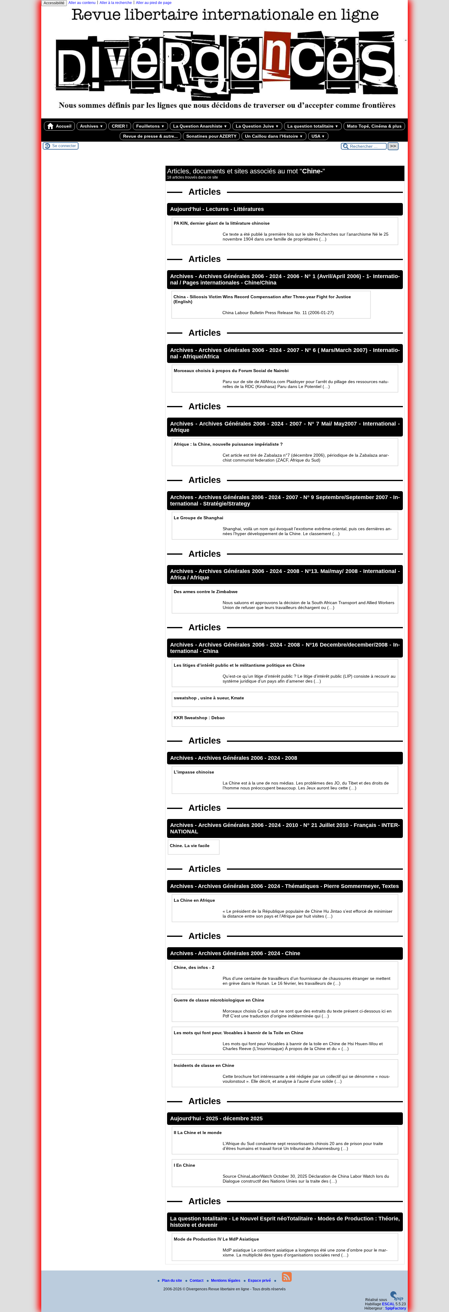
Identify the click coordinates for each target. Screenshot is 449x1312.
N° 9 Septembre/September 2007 (346, 497)
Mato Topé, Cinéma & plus (374, 126)
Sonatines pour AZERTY (211, 136)
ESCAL (388, 1304)
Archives (91, 126)
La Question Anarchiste (200, 126)
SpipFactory (395, 1308)
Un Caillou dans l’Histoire (274, 136)
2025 (213, 1118)
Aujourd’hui (186, 209)
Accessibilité (54, 3)
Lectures (218, 209)
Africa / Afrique (189, 577)
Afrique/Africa (201, 356)
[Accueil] (224, 116)
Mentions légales (226, 1280)
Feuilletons (150, 126)
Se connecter (64, 145)
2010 (293, 825)
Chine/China (260, 283)
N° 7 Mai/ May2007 (333, 424)
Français (366, 825)
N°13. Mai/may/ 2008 (332, 571)
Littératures (249, 209)
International (380, 424)
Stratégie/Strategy (226, 504)
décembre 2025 (243, 1118)
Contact (197, 1280)
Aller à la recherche (116, 3)
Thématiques (302, 886)
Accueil (63, 126)
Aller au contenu (82, 3)
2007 (294, 350)
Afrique (179, 430)
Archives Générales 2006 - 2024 (241, 276)
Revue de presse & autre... (150, 136)
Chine (292, 953)
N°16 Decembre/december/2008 (347, 645)
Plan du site (172, 1280)
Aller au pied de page (154, 3)
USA (318, 136)
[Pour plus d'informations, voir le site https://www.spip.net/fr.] (397, 1300)
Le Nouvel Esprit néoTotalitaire (273, 1219)
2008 (294, 571)
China (210, 651)
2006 (294, 276)
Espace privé (260, 1280)
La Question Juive (257, 126)
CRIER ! (120, 126)
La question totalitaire (312, 126)
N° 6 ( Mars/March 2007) (337, 350)
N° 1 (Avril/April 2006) (334, 276)
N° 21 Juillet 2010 (326, 825)
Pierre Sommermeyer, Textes (361, 886)
